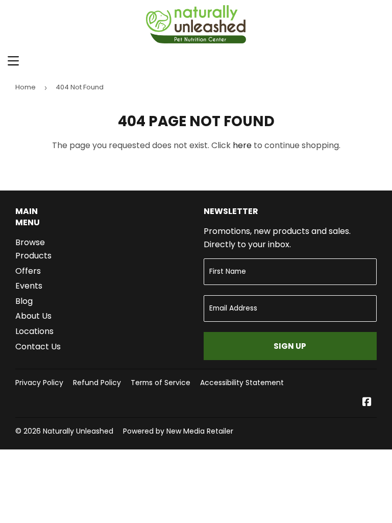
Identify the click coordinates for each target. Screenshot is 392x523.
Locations (34, 331)
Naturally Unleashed (78, 431)
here (242, 145)
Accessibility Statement (242, 382)
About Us (33, 316)
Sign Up (290, 346)
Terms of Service (160, 382)
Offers (28, 271)
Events (28, 286)
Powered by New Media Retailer (178, 431)
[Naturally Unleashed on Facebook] (367, 403)
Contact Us (38, 346)
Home (25, 87)
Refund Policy (97, 382)
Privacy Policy (39, 382)
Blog (24, 301)
